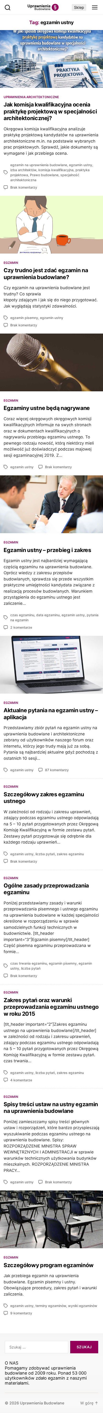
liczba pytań (45, 854)
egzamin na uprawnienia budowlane (38, 165)
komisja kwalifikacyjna (56, 170)
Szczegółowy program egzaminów (49, 1265)
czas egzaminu (22, 615)
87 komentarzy (57, 770)
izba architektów (23, 170)
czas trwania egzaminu (28, 963)
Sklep (79, 7)
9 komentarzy (21, 1313)
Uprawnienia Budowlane (42, 1403)
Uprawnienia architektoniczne (31, 97)
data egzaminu (48, 615)
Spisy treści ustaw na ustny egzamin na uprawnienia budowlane (51, 1108)
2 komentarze (21, 627)
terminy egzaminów (50, 1306)
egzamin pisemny (24, 318)
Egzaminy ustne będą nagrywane (47, 408)
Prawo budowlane (44, 175)
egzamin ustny (80, 165)
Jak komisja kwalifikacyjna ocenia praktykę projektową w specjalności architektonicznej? (50, 111)
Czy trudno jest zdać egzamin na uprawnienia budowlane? (46, 274)
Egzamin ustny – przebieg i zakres (47, 550)
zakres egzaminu (70, 854)
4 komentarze (21, 1080)
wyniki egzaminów (82, 1306)
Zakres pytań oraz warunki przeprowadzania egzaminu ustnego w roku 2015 (51, 1007)
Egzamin (11, 263)
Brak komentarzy (23, 187)
